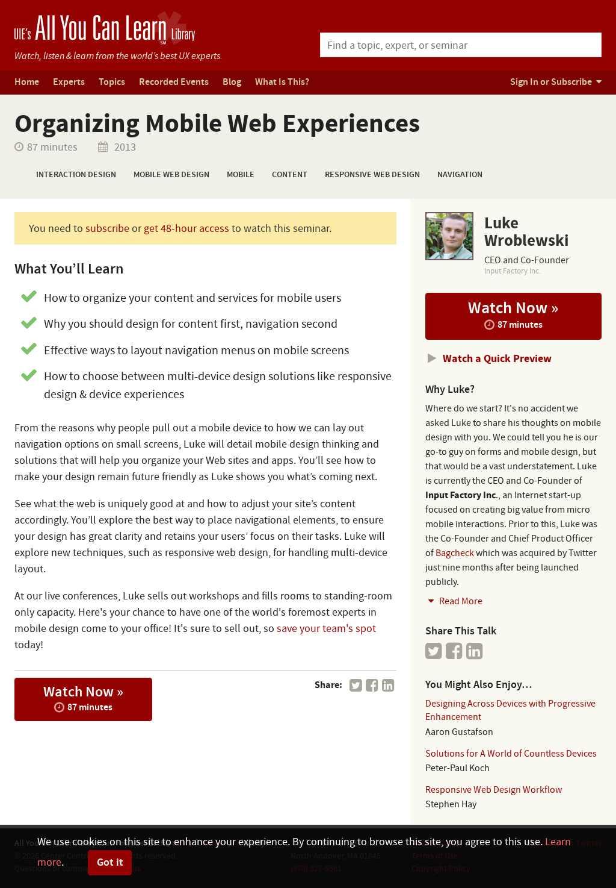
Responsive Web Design (372, 174)
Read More (459, 601)
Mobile (240, 174)
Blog (232, 82)
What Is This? (282, 82)
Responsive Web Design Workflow (493, 790)
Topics (112, 82)
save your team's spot (326, 629)
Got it (110, 862)
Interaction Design (76, 174)
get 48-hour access (186, 229)
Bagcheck (455, 553)
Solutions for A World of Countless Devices (511, 754)
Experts (69, 82)
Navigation (459, 174)
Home (26, 82)
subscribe (107, 229)
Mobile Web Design (171, 174)
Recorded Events (174, 82)
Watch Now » (83, 698)
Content (289, 174)
